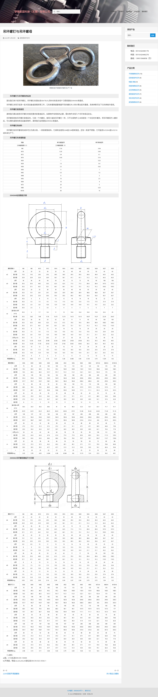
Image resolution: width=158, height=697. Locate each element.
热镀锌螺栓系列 (134, 86)
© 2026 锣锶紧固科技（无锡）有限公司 (80, 694)
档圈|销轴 (132, 82)
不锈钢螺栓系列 (134, 74)
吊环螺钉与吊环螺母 (17, 31)
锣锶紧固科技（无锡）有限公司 (32, 11)
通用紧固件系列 (25, 38)
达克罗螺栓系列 (134, 90)
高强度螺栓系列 (134, 102)
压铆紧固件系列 (134, 78)
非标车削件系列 (134, 98)
